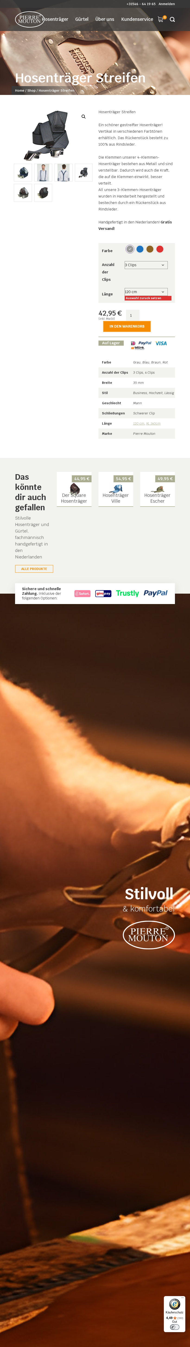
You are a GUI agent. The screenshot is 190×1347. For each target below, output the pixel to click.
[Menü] (182, 1299)
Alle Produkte (34, 569)
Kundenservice (137, 19)
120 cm (138, 423)
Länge (107, 294)
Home (19, 90)
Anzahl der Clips (108, 272)
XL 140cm (153, 423)
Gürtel (82, 19)
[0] (160, 18)
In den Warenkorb (127, 326)
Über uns (104, 19)
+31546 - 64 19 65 (141, 4)
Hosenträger (55, 19)
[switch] (174, 1327)
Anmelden (167, 4)
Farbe (107, 250)
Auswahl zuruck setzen (143, 298)
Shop (31, 90)
